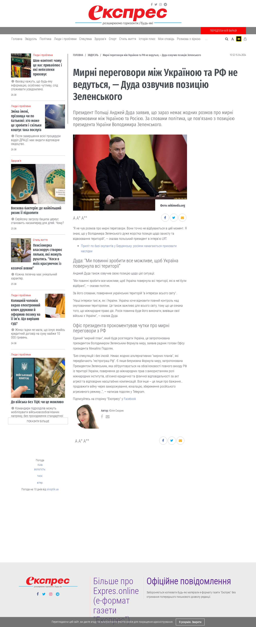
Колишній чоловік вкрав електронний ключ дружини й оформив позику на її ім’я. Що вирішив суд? (25, 312)
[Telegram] (165, 4)
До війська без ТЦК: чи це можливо (37, 402)
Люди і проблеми (65, 39)
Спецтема (85, 39)
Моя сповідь (166, 39)
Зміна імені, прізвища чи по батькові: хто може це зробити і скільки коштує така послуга (26, 120)
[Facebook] (152, 4)
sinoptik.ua (53, 489)
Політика (45, 39)
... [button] (206, 39)
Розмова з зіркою (188, 39)
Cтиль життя (127, 39)
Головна (16, 39)
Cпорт (113, 39)
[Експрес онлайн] (128, 14)
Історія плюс (147, 39)
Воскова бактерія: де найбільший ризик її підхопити (36, 210)
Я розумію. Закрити (190, 622)
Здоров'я (100, 39)
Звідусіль (31, 39)
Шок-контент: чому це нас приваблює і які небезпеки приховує (47, 67)
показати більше (38, 421)
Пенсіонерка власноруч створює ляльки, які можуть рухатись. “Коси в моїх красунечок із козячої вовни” (36, 256)
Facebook (130, 399)
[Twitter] (155, 4)
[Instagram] (160, 4)
